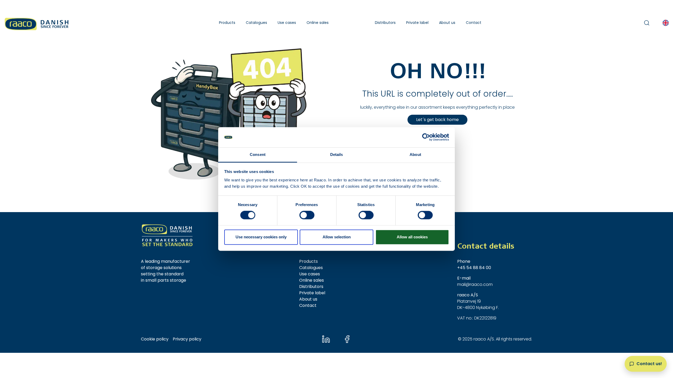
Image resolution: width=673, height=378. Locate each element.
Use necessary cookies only (261, 237)
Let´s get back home (437, 120)
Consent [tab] (258, 154)
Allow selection (337, 237)
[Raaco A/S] (37, 22)
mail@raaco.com (475, 284)
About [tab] (415, 154)
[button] (227, 23)
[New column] (167, 235)
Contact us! (649, 364)
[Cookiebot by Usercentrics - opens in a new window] (426, 137)
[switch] (306, 215)
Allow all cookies (412, 237)
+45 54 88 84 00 (474, 268)
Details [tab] (336, 154)
